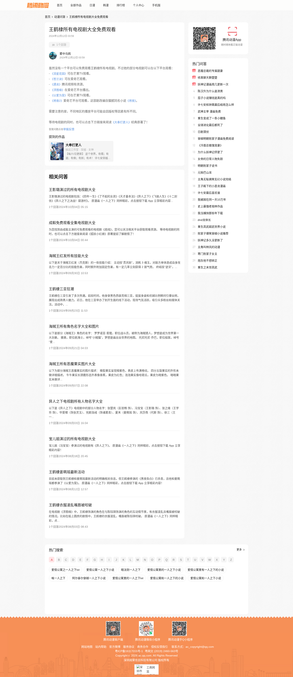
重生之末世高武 (207, 267)
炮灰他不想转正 (207, 260)
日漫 (92, 5)
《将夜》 (131, 100)
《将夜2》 (57, 100)
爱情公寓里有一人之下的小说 (206, 569)
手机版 (156, 5)
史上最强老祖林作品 (210, 206)
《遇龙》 (56, 84)
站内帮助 (100, 646)
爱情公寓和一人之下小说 (205, 578)
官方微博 (114, 646)
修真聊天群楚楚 (207, 77)
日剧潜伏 (203, 131)
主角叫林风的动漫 (209, 247)
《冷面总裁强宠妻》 (210, 145)
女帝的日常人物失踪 (210, 158)
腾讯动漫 (38, 5)
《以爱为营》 (59, 95)
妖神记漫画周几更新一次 (213, 84)
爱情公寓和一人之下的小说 (167, 578)
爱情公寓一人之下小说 (100, 569)
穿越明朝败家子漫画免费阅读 (216, 138)
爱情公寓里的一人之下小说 (164, 569)
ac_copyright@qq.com (200, 646)
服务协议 (128, 646)
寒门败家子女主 (207, 253)
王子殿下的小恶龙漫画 (212, 186)
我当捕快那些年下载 (210, 213)
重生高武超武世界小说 (212, 226)
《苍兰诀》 (58, 79)
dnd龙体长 (204, 219)
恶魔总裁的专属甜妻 (210, 70)
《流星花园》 (59, 73)
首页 (59, 5)
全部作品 (76, 5)
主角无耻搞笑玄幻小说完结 (214, 179)
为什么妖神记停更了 (210, 152)
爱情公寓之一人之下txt (65, 569)
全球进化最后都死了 (210, 125)
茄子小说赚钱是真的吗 (212, 97)
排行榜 (121, 5)
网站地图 (86, 646)
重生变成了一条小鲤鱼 (212, 118)
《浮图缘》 (58, 90)
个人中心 (138, 5)
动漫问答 (59, 16)
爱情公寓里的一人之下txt (127, 578)
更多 (240, 549)
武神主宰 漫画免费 (209, 111)
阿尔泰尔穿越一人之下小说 (89, 578)
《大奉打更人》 (121, 122)
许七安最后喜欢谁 (209, 192)
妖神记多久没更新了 (210, 240)
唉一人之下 (58, 578)
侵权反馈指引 (159, 646)
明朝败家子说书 (207, 165)
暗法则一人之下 (131, 569)
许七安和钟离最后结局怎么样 (216, 104)
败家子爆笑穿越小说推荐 (213, 233)
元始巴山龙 (205, 172)
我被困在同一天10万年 (212, 199)
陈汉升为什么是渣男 (210, 91)
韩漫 (106, 5)
